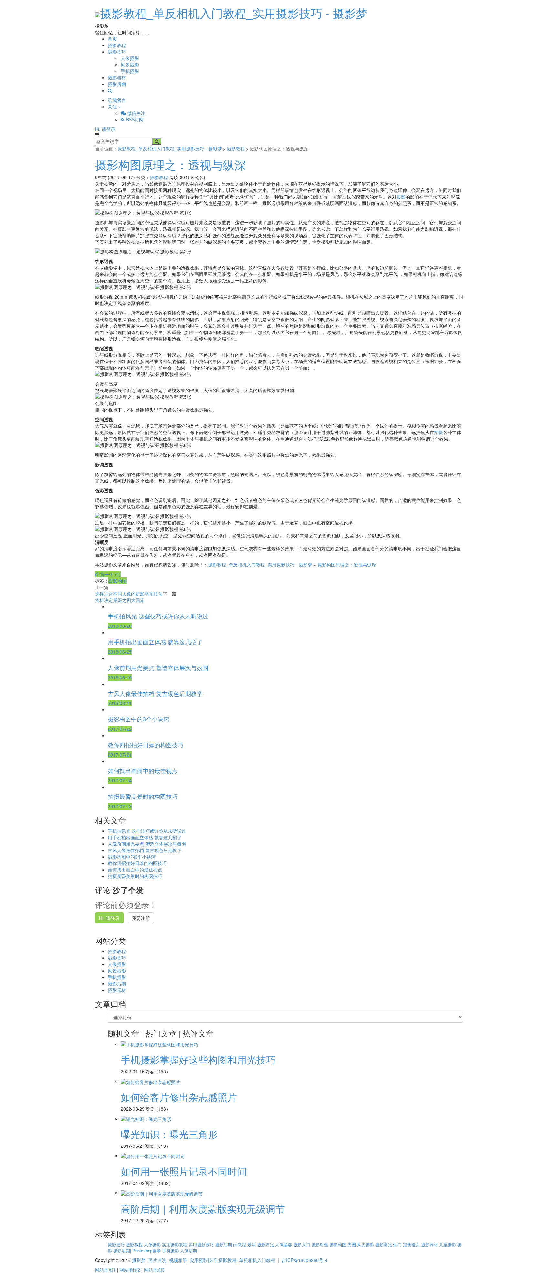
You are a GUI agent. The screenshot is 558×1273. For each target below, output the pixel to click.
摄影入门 (302, 1244)
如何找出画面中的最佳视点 (135, 869)
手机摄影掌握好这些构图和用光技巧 (198, 1059)
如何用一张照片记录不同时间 (184, 1171)
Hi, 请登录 (105, 129)
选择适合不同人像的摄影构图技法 (129, 593)
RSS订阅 (134, 119)
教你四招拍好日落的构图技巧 (137, 863)
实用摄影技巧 (202, 1244)
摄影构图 (117, 580)
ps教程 (240, 1244)
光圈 (352, 1244)
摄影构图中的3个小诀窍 (132, 856)
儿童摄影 (448, 1244)
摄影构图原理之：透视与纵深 (170, 164)
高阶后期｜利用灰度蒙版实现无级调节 (203, 1209)
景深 (252, 1244)
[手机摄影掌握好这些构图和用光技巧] (159, 1044)
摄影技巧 (117, 51)
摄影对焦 (320, 1244)
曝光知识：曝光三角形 (169, 1134)
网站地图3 (154, 1270)
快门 (398, 1244)
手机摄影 (130, 71)
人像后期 (188, 1251)
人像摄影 (130, 58)
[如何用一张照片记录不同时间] (153, 1155)
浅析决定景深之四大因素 (120, 600)
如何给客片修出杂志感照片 (179, 1097)
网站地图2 (129, 1270)
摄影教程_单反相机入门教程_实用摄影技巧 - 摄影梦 (233, 13)
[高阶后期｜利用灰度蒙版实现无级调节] (162, 1192)
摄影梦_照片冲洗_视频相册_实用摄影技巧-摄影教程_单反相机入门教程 (203, 1260)
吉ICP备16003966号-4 (304, 1260)
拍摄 (438, 432)
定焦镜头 (412, 1244)
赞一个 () (110, 574)
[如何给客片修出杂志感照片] (150, 1081)
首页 (112, 39)
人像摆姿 (284, 1244)
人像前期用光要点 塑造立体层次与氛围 (147, 843)
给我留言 (117, 100)
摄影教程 (117, 45)
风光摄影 (366, 1244)
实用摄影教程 (175, 1244)
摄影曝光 (384, 1244)
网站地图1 (105, 1270)
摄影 (401, 196)
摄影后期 (117, 84)
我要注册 (141, 918)
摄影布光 (266, 1244)
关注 (113, 106)
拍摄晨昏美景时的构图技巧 (135, 876)
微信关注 (135, 113)
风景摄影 (130, 64)
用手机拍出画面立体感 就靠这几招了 (144, 837)
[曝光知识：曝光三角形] (146, 1118)
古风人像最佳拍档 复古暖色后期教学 (144, 850)
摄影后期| (122, 1251)
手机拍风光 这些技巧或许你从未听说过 (147, 831)
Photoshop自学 (147, 1251)
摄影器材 (117, 77)
